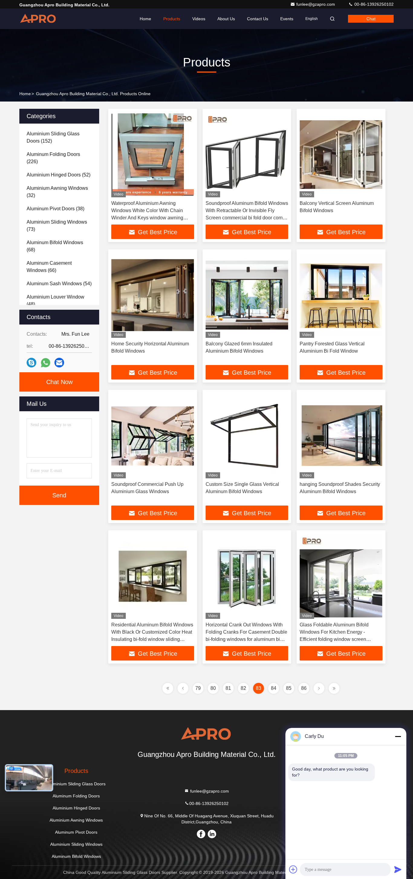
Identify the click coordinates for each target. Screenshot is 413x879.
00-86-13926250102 (373, 4)
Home (145, 18)
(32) (57, 192)
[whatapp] (45, 363)
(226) (53, 158)
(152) (53, 137)
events (286, 18)
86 (304, 688)
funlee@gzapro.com (316, 4)
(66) (49, 266)
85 (288, 688)
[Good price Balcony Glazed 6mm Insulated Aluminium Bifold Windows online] (247, 295)
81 (228, 688)
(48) (55, 300)
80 (213, 688)
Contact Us (257, 18)
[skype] (31, 363)
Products (171, 18)
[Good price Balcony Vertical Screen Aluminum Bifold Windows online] (341, 154)
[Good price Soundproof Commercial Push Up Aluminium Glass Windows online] (152, 435)
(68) (55, 246)
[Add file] (293, 869)
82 (243, 688)
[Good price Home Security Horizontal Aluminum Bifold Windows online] (152, 295)
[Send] (398, 869)
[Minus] (398, 736)
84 (273, 688)
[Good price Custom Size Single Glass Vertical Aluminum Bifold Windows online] (247, 435)
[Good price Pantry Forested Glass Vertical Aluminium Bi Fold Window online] (341, 295)
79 (198, 688)
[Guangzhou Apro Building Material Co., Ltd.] (38, 18)
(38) (55, 208)
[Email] (59, 363)
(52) (58, 174)
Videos (198, 18)
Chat (371, 18)
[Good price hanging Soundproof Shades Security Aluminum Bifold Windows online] (341, 435)
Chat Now (59, 382)
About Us (226, 18)
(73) (57, 225)
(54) (59, 283)
